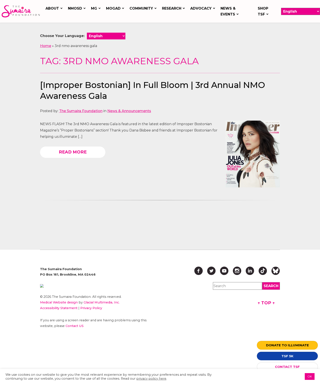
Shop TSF (263, 11)
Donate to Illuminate (287, 345)
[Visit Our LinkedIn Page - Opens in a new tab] (250, 270)
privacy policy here (151, 379)
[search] (271, 286)
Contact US (75, 326)
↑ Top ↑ (266, 302)
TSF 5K (287, 356)
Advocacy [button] (201, 8)
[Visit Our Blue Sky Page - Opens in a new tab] (275, 270)
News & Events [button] (228, 11)
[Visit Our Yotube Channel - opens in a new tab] (224, 270)
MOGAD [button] (113, 8)
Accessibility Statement (58, 308)
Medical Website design (59, 302)
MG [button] (94, 8)
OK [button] (309, 376)
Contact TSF (287, 367)
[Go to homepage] (21, 11)
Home (45, 46)
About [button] (52, 8)
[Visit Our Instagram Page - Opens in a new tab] (237, 270)
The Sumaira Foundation (81, 111)
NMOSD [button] (75, 8)
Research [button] (171, 8)
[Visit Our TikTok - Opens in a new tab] (262, 270)
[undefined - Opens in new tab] (94, 286)
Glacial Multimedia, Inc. (102, 302)
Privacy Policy (91, 308)
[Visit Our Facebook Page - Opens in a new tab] (198, 270)
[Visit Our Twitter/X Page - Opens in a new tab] (211, 270)
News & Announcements (129, 111)
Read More (73, 152)
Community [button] (141, 8)
